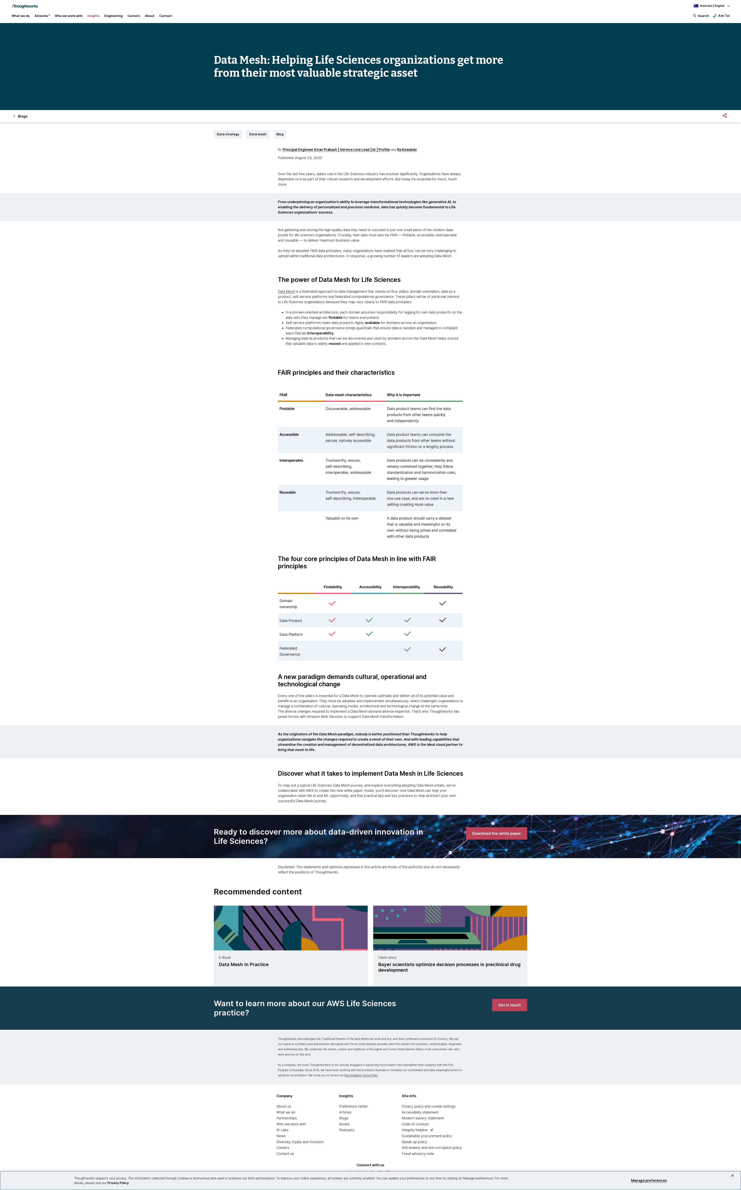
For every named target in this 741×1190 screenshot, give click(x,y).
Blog (280, 134)
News (281, 1136)
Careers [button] (134, 16)
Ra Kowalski (407, 149)
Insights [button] (93, 16)
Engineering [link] (113, 16)
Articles (345, 1112)
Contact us (285, 1154)
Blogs (343, 1118)
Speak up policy (414, 1142)
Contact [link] (165, 16)
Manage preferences (649, 1180)
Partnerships (287, 1118)
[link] (496, 833)
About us (284, 1106)
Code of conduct (415, 1124)
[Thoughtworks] (25, 4)
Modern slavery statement (423, 1118)
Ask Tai (723, 16)
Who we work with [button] (69, 16)
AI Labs (282, 1130)
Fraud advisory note (418, 1154)
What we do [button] (21, 16)
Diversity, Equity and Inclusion (300, 1142)
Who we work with (291, 1124)
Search (703, 16)
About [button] (149, 16)
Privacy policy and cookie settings (429, 1106)
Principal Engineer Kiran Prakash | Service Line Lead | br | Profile (336, 149)
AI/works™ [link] (42, 16)
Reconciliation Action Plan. (361, 1075)
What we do (286, 1112)
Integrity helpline (415, 1130)
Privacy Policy (118, 1183)
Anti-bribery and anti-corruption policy (432, 1148)
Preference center (353, 1106)
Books (344, 1124)
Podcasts (346, 1130)
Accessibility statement (420, 1112)
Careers (283, 1148)
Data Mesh (286, 291)
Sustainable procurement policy (427, 1136)
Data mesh (257, 134)
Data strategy (228, 134)
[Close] (732, 1175)
